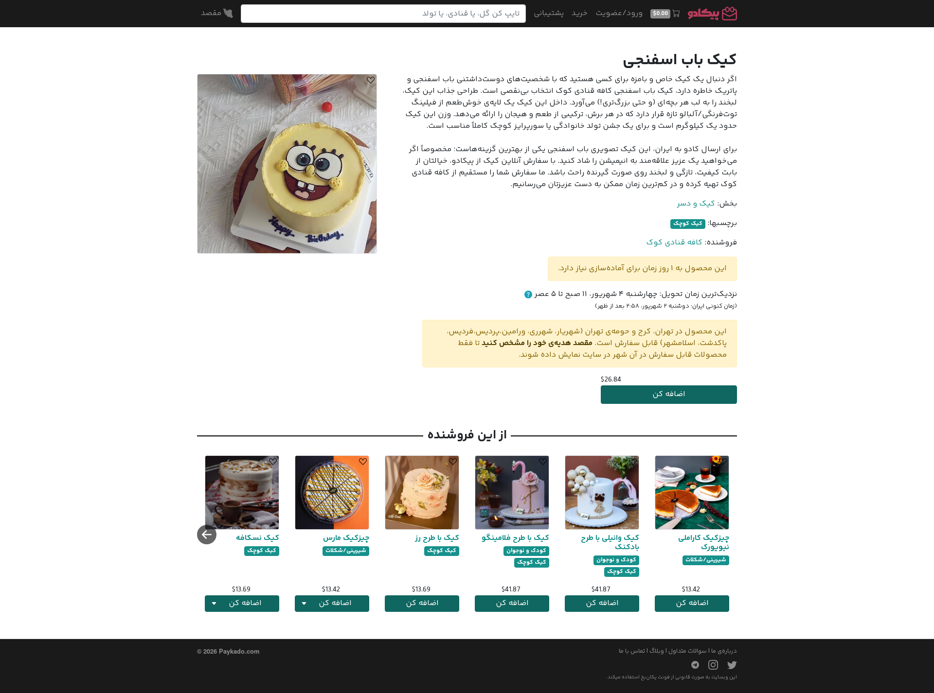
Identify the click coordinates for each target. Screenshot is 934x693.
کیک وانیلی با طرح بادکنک (610, 543)
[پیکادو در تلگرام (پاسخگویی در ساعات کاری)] (691, 665)
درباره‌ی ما (724, 651)
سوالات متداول (687, 651)
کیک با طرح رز (437, 538)
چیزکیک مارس (346, 538)
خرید (580, 13)
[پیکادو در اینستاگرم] (709, 665)
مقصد (212, 13)
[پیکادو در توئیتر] (728, 665)
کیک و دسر (696, 204)
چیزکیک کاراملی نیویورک (703, 543)
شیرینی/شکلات (705, 560)
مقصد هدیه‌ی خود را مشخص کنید (537, 343)
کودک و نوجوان (616, 560)
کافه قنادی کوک (674, 243)
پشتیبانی (549, 13)
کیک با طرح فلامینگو (515, 538)
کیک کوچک (687, 223)
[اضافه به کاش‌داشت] (369, 81)
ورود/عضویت (619, 13)
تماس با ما (632, 651)
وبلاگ (656, 651)
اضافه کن (668, 394)
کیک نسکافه (257, 538)
